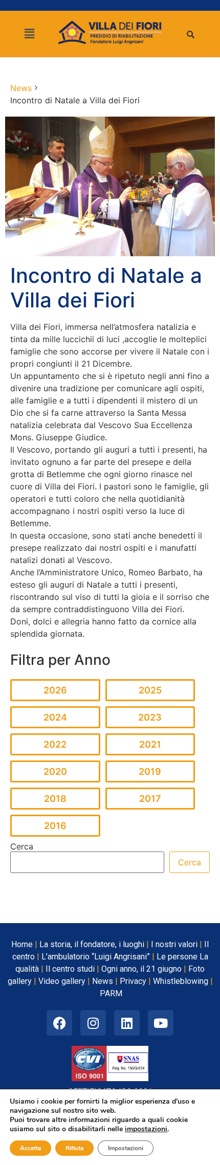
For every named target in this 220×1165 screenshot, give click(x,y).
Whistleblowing (180, 981)
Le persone (177, 956)
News (102, 981)
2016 (55, 825)
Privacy (133, 981)
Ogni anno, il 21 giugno (141, 969)
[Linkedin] (127, 1023)
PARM (111, 993)
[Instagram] (93, 1023)
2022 (55, 744)
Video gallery (61, 981)
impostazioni (146, 1129)
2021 (150, 744)
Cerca (21, 846)
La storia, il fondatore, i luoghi (91, 944)
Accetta (30, 1148)
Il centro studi (70, 969)
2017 (150, 798)
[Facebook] (59, 1023)
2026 (55, 690)
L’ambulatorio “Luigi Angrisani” (95, 956)
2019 (150, 771)
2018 (55, 798)
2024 (55, 717)
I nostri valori (174, 944)
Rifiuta (74, 1148)
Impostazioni (125, 1148)
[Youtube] (160, 1023)
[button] (29, 34)
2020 (55, 771)
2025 (150, 690)
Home (22, 944)
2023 (150, 717)
